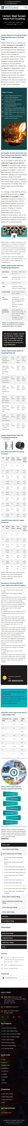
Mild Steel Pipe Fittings (8, 1042)
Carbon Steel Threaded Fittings (11, 896)
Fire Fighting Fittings (8, 921)
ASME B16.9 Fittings (7, 933)
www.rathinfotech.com (14, 1123)
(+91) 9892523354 (12, 3)
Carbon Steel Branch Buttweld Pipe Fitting (12, 902)
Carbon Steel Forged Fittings (10, 849)
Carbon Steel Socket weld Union (13, 882)
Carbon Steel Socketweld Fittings (11, 1034)
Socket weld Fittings (11, 24)
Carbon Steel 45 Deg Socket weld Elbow (13, 863)
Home (4, 1059)
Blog (3, 1080)
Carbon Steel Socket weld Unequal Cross (13, 876)
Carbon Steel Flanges (8, 912)
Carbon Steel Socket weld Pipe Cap (14, 880)
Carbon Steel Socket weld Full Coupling (15, 885)
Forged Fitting (19, 22)
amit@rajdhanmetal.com (14, 1)
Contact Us (5, 1071)
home (5, 22)
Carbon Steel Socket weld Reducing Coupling (14, 892)
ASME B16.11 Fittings (8, 942)
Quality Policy (6, 1065)
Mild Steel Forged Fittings (9, 1045)
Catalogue (5, 1077)
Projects (4, 1074)
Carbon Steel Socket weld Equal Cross (14, 872)
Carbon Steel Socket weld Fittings (12, 853)
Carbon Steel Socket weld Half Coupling (15, 888)
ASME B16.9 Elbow (7, 938)
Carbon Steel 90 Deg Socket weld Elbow (13, 858)
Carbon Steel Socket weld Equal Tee (14, 866)
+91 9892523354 (15, 681)
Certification (5, 1068)
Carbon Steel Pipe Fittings (9, 907)
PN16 (3, 947)
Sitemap (4, 1083)
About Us (4, 1062)
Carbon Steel (11, 22)
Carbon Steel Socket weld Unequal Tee (15, 869)
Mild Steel (5, 916)
